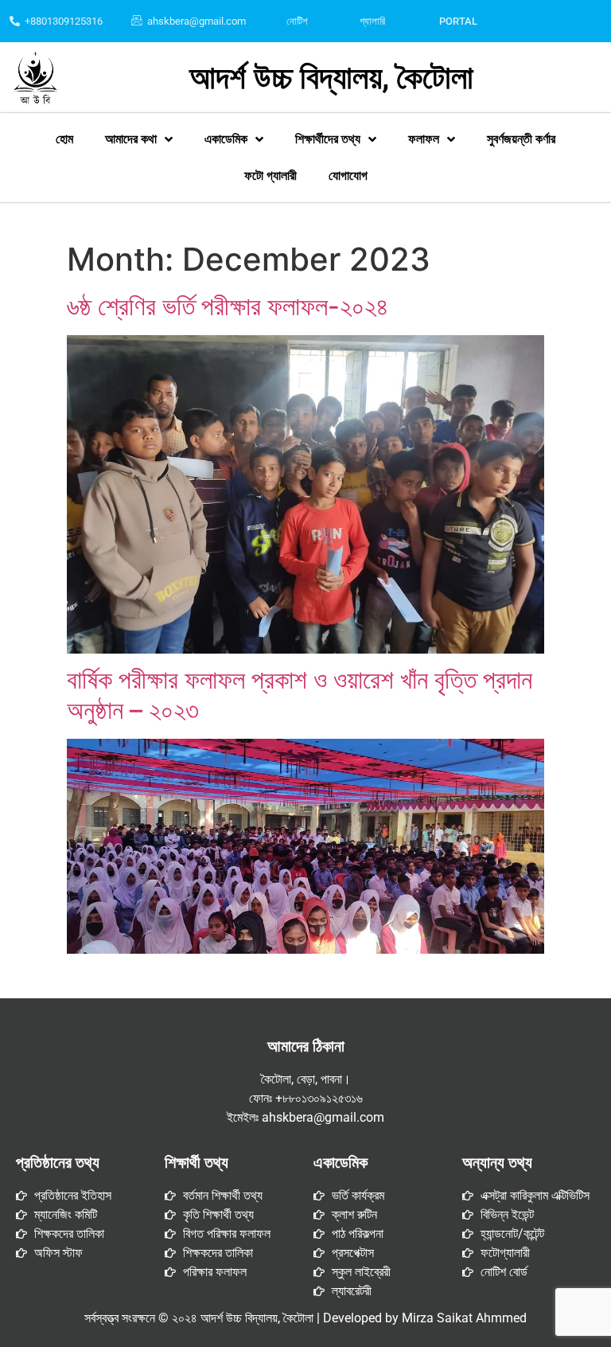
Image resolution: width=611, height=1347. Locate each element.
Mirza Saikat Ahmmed (464, 1318)
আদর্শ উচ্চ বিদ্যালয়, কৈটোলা (331, 77)
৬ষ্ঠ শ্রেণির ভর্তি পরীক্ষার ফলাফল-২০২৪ (228, 306)
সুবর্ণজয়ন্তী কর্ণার (521, 138)
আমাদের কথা (131, 138)
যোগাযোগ (348, 175)
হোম (64, 138)
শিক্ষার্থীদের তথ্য (327, 138)
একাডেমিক (225, 138)
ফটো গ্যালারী (270, 175)
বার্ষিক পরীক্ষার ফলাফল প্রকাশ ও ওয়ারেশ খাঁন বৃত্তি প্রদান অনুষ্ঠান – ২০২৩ (299, 694)
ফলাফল (423, 138)
